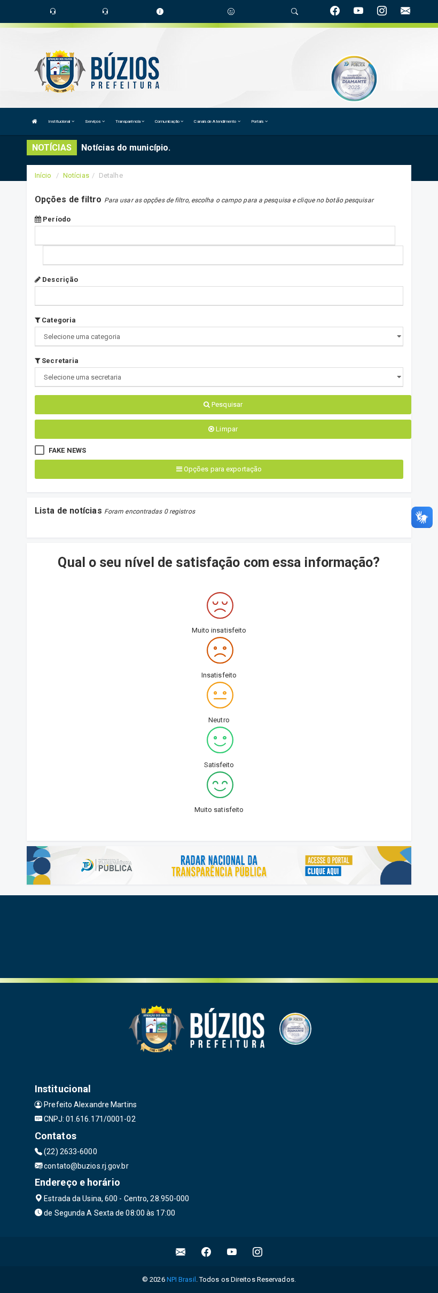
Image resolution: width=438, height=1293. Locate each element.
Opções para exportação (222, 469)
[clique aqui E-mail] (180, 1251)
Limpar (226, 429)
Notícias (76, 175)
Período (56, 219)
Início (43, 175)
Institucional (59, 121)
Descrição (59, 279)
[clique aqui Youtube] (232, 1251)
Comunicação (168, 121)
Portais (258, 121)
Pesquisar (226, 404)
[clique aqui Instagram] (257, 1251)
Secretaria (59, 361)
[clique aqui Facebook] (206, 1251)
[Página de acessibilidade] (231, 11)
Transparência (128, 121)
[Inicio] (35, 121)
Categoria (58, 320)
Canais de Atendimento (215, 121)
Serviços (93, 121)
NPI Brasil (181, 1279)
